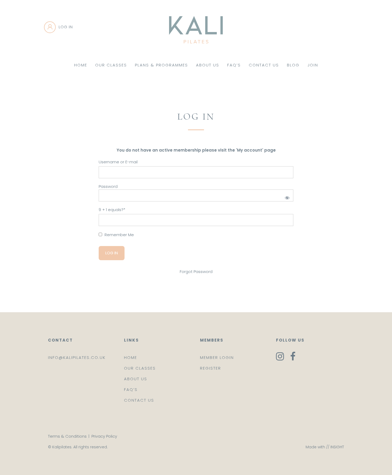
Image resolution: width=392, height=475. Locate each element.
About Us (207, 65)
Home (80, 65)
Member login (217, 357)
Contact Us (264, 65)
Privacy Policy (104, 436)
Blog (293, 65)
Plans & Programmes (161, 65)
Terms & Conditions (67, 436)
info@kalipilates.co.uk (77, 357)
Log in (66, 27)
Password (108, 186)
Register (210, 368)
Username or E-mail (118, 162)
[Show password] (286, 196)
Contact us (139, 400)
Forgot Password (196, 271)
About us (135, 379)
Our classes (140, 368)
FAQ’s (234, 65)
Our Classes (111, 65)
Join (312, 65)
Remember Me (118, 235)
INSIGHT (337, 447)
